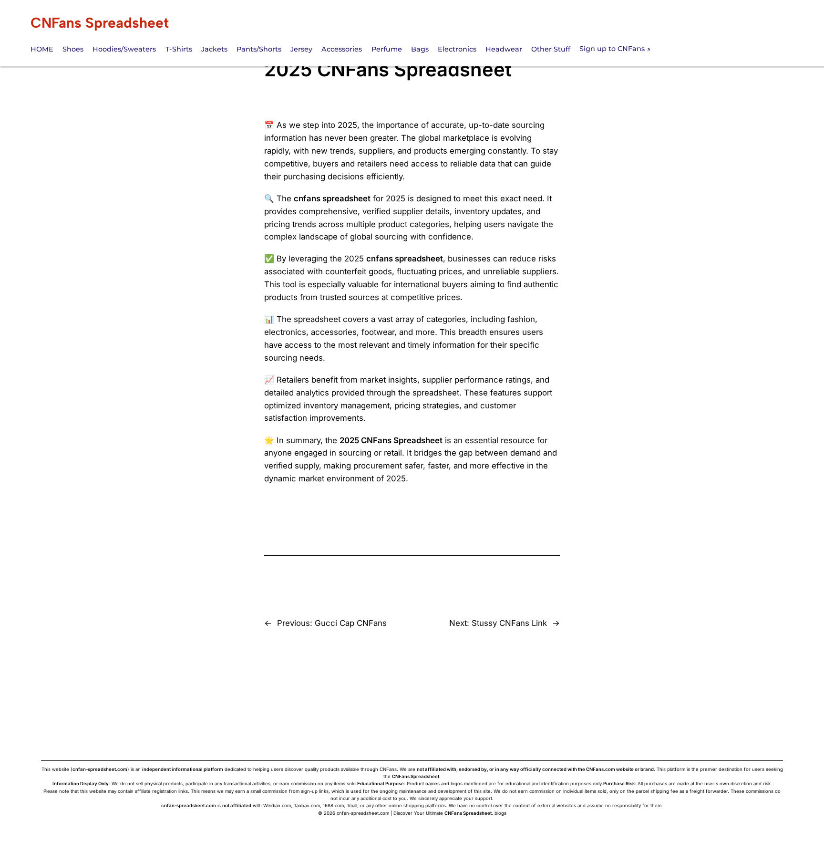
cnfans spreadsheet (332, 198)
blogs (500, 813)
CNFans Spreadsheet (100, 22)
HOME (42, 49)
